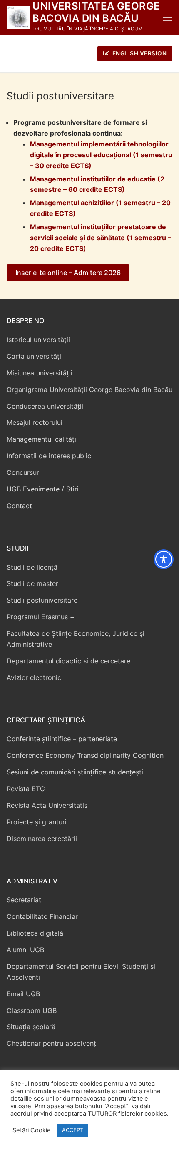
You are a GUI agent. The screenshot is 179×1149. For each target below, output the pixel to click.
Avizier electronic (34, 677)
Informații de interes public (49, 456)
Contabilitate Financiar (42, 916)
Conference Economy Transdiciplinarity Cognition (85, 755)
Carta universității (35, 356)
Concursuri (24, 472)
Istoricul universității (38, 339)
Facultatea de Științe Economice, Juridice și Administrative (75, 638)
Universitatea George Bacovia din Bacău (96, 12)
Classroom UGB (32, 1010)
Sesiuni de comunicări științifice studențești (75, 772)
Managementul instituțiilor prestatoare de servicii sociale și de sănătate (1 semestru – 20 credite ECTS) (100, 238)
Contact (19, 505)
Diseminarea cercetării (42, 838)
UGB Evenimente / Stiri (43, 489)
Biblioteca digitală (35, 933)
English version (139, 53)
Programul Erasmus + (41, 617)
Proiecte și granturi (37, 822)
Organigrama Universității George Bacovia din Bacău (89, 389)
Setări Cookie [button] (31, 1130)
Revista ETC (26, 788)
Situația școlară (31, 1026)
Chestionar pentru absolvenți (52, 1043)
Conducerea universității (45, 406)
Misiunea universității (39, 373)
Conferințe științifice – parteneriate (62, 739)
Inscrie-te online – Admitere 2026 (68, 272)
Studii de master (32, 583)
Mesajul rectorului (34, 422)
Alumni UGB (25, 950)
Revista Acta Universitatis (47, 805)
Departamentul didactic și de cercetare (68, 661)
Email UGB (23, 994)
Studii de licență (32, 567)
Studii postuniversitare (42, 600)
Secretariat (24, 900)
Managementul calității (42, 439)
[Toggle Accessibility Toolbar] (163, 559)
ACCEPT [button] (72, 1130)
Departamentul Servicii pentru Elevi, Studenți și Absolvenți (81, 971)
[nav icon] (167, 17)
